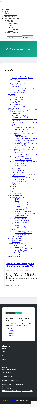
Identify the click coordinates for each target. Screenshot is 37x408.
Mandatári (15, 103)
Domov (6, 9)
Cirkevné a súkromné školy (20, 183)
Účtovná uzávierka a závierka (25, 213)
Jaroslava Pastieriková (14, 270)
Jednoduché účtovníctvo (23, 233)
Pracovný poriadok (21, 204)
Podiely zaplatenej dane (20, 251)
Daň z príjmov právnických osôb (22, 78)
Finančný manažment (19, 83)
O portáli (15, 29)
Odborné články (13, 108)
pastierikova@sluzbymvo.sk (9, 369)
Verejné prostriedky (14, 238)
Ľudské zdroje (12, 96)
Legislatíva (11, 94)
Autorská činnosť (17, 97)
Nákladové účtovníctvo (19, 115)
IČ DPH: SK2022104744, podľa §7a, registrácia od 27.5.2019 (17, 391)
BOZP (17, 199)
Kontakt (10, 31)
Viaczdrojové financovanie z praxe (23, 179)
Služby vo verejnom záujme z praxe (23, 174)
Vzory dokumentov (14, 256)
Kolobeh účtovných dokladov (25, 211)
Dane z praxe (16, 169)
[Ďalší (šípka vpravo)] (2, 407)
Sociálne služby (17, 186)
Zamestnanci (16, 104)
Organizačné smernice (19, 197)
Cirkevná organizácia (22, 220)
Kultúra (14, 185)
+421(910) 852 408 (7, 373)
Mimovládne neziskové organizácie (23, 133)
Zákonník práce (20, 227)
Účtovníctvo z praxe (18, 176)
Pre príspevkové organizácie (21, 236)
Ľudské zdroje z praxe (19, 170)
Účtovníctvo (12, 229)
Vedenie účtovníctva (22, 215)
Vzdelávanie (16, 192)
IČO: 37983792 (5, 386)
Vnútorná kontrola (21, 217)
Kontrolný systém (17, 240)
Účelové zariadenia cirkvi (23, 131)
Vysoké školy (19, 153)
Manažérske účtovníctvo (20, 85)
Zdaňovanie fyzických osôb (21, 106)
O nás (10, 25)
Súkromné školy (20, 165)
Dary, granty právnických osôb (22, 249)
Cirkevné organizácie (19, 126)
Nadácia (18, 135)
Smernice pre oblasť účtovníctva (22, 208)
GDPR (17, 201)
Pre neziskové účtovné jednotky (22, 231)
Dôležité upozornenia (15, 22)
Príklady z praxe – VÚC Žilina (21, 117)
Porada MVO (8, 20)
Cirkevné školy (20, 163)
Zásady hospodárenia (19, 219)
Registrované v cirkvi (22, 129)
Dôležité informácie (14, 79)
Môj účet (4, 348)
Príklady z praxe (10, 16)
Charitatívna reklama (19, 245)
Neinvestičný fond (21, 137)
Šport (13, 188)
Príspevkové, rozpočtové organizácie (24, 156)
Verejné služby (20, 226)
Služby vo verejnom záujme (17, 181)
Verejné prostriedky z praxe (21, 178)
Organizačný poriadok (22, 202)
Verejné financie (17, 254)
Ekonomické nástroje (15, 81)
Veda (13, 190)
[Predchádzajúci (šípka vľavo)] (0, 407)
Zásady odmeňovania (19, 224)
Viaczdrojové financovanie (17, 243)
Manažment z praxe (18, 172)
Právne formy (12, 124)
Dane (10, 74)
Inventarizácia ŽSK (18, 112)
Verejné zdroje (16, 242)
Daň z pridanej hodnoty (19, 76)
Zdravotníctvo (16, 194)
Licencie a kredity (14, 24)
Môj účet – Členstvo (11, 33)
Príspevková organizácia (23, 158)
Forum (6, 11)
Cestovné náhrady (18, 99)
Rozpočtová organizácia (23, 160)
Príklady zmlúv (20, 206)
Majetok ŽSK (16, 113)
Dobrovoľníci (16, 101)
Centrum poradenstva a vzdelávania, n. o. (12, 384)
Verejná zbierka (17, 252)
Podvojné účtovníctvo (22, 235)
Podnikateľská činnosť (22, 90)
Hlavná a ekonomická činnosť (25, 88)
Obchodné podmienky (7, 376)
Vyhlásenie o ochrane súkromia (10, 380)
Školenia (7, 13)
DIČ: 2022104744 (6, 388)
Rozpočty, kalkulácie (18, 92)
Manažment (15, 87)
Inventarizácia (20, 210)
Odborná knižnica (10, 15)
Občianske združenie (22, 142)
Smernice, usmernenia (12, 18)
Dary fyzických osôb (18, 247)
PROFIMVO (13, 400)
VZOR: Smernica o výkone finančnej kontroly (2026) (20, 264)
